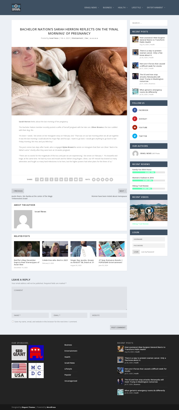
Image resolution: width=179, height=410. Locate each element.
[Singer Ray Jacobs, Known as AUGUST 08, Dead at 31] (83, 249)
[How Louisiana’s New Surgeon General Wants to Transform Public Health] (135, 39)
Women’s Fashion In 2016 (143, 178)
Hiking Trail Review (140, 186)
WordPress (51, 407)
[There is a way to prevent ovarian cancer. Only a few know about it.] (135, 52)
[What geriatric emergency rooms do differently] (135, 91)
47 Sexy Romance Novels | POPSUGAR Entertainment (110, 261)
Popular (68, 375)
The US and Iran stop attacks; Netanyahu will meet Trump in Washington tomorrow (151, 77)
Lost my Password (147, 252)
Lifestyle (136, 8)
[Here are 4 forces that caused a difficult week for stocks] (135, 65)
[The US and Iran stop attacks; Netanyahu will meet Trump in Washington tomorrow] (135, 76)
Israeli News (90, 8)
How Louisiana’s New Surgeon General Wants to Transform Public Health (152, 39)
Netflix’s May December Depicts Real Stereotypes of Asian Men (26, 262)
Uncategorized (71, 381)
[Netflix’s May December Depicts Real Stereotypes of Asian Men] (27, 249)
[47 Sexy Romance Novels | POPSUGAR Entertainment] (112, 249)
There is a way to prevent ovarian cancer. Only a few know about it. (151, 53)
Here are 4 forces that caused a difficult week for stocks (152, 65)
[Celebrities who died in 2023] (55, 249)
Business (107, 8)
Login (136, 252)
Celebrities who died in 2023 (55, 260)
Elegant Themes (28, 407)
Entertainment (155, 8)
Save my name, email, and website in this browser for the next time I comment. (45, 321)
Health (122, 8)
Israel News (54, 38)
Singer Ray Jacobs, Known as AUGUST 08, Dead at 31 (82, 261)
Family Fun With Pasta (141, 169)
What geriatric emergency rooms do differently (151, 91)
